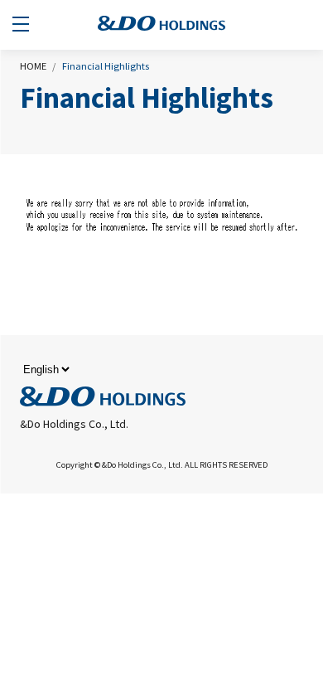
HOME (33, 66)
